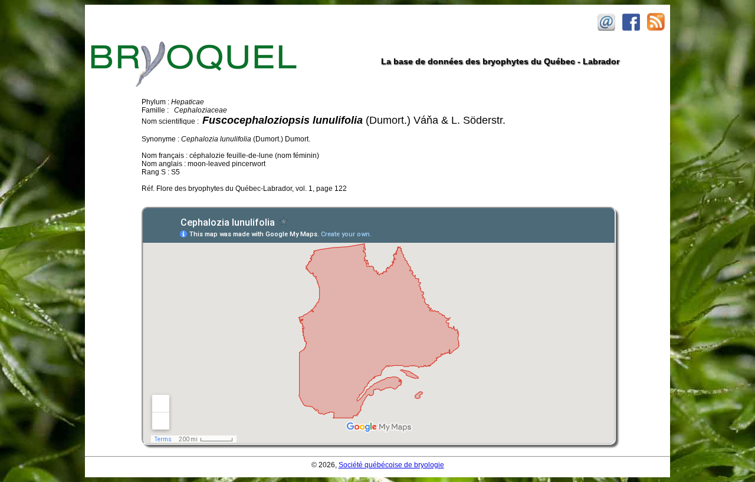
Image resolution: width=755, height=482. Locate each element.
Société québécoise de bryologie (391, 465)
